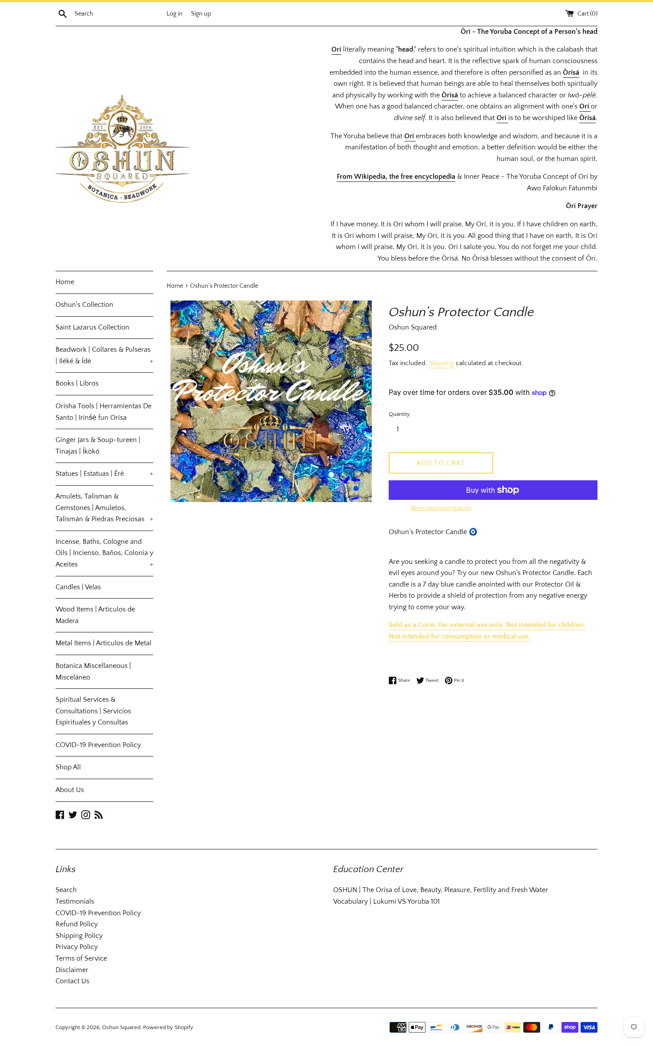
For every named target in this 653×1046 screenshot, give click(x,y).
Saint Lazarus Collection (92, 327)
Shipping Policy (79, 936)
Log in (175, 13)
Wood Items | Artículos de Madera (95, 615)
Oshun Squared (121, 1027)
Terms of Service (81, 958)
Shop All (68, 767)
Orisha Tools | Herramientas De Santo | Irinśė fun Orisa (103, 412)
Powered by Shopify (168, 1027)
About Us (70, 790)
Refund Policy (77, 924)
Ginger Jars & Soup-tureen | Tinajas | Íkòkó (98, 445)
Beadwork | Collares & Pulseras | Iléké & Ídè (104, 355)
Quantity (399, 414)
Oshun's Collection (84, 305)
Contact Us (72, 981)
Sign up (201, 13)
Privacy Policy (77, 947)
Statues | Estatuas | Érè (104, 474)
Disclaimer (72, 970)
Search (66, 890)
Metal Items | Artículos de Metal (103, 643)
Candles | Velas (78, 587)
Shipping (441, 363)
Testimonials (75, 901)
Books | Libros (77, 383)
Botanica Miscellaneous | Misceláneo (93, 671)
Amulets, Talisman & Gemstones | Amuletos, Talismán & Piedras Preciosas (104, 507)
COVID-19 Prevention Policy (98, 745)
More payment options (441, 508)
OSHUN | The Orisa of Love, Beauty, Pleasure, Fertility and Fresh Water (440, 890)
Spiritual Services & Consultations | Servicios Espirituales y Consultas (93, 711)
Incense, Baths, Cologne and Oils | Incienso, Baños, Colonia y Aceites (104, 553)
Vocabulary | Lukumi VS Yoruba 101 (386, 901)
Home (65, 282)
